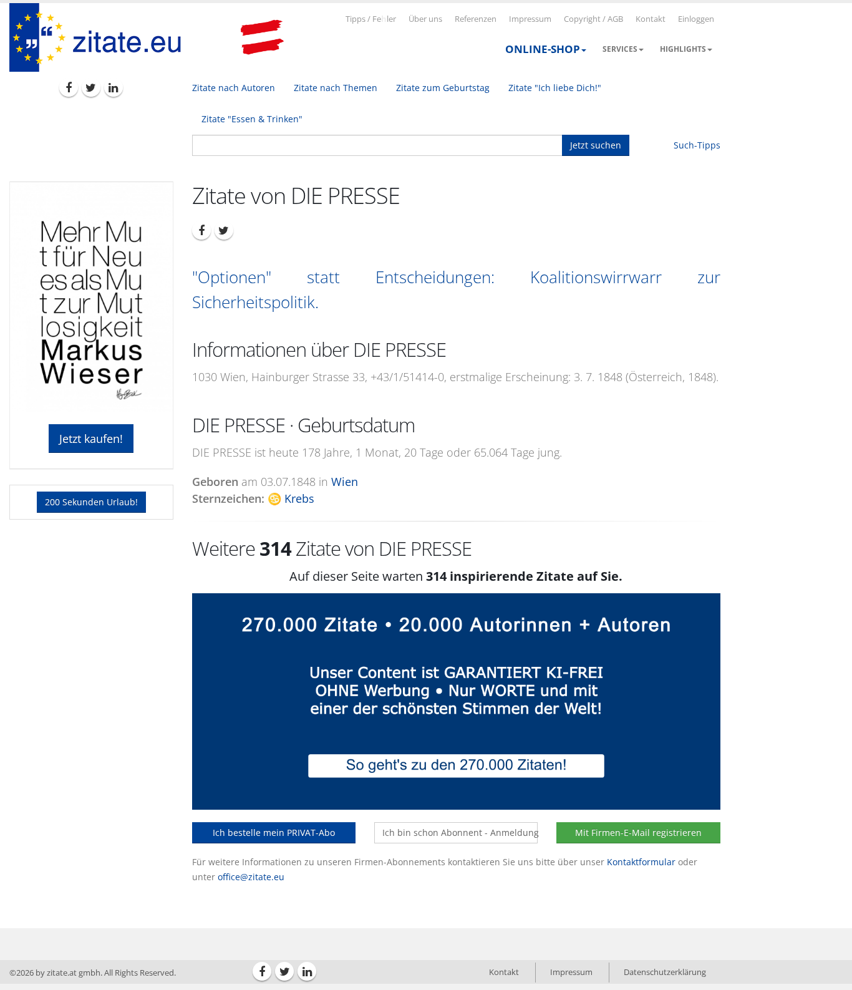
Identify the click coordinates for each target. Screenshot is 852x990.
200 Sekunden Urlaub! (91, 502)
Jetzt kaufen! (91, 438)
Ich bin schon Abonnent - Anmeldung (460, 832)
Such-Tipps (697, 145)
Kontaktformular (641, 862)
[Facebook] (68, 87)
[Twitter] (91, 87)
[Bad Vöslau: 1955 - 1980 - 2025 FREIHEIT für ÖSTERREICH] (262, 37)
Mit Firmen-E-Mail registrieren (638, 832)
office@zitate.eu (251, 877)
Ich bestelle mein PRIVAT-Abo (274, 832)
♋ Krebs (291, 498)
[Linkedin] (113, 87)
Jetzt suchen (595, 145)
